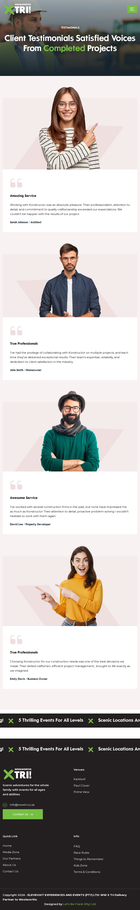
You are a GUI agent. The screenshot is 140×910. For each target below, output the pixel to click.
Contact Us (10, 871)
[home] (17, 9)
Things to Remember (88, 859)
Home (7, 845)
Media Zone (11, 852)
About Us (9, 865)
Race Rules (81, 852)
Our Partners (12, 858)
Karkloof (79, 779)
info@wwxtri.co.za (22, 804)
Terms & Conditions (87, 872)
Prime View (81, 792)
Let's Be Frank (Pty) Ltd (79, 904)
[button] (132, 9)
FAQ (77, 846)
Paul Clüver (82, 785)
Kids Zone (80, 865)
